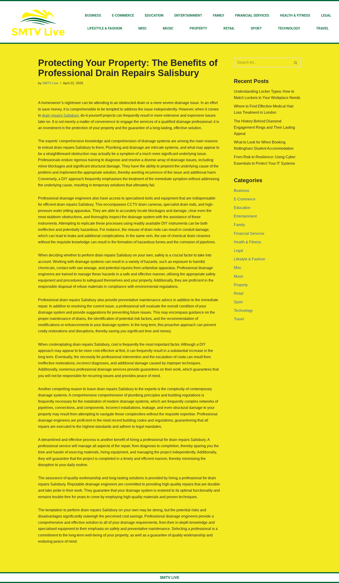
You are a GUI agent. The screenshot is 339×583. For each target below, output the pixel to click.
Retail (229, 28)
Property (198, 28)
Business (93, 15)
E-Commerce (123, 15)
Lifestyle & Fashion (104, 28)
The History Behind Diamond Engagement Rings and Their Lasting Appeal (264, 127)
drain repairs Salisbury (60, 115)
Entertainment (188, 15)
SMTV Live (50, 83)
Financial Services (252, 15)
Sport (256, 28)
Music (168, 28)
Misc (142, 28)
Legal (326, 15)
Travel (322, 28)
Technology (289, 28)
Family (218, 15)
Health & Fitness (295, 15)
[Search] (296, 62)
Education (154, 15)
